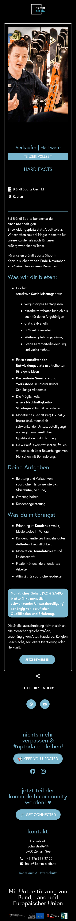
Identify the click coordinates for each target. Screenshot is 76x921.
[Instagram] (43, 771)
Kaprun (18, 196)
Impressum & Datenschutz (38, 873)
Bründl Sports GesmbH (29, 189)
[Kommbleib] (38, 9)
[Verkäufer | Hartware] (38, 74)
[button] (31, 704)
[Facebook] (32, 771)
